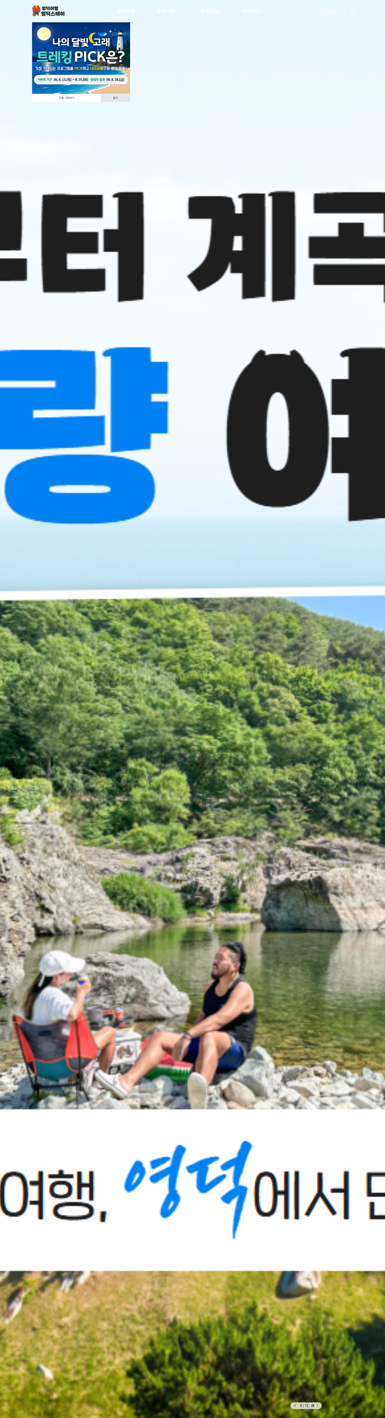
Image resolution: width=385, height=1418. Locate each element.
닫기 (115, 98)
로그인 (328, 11)
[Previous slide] (295, 1405)
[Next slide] (317, 1405)
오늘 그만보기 (66, 98)
